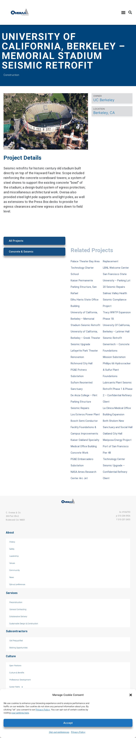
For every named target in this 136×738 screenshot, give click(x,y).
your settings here (20, 712)
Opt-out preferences (59, 732)
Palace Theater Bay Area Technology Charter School (85, 268)
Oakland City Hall (112, 433)
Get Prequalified (16, 640)
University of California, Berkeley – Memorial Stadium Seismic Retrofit (85, 319)
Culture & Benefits (16, 673)
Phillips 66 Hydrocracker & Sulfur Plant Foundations (117, 370)
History (12, 542)
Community (14, 570)
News (11, 577)
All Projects (16, 240)
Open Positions (15, 665)
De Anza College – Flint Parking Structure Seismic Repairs (84, 402)
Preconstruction (15, 602)
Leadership (14, 556)
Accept (68, 723)
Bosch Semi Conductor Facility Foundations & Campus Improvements (84, 427)
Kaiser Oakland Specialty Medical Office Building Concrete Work (85, 446)
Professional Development (20, 680)
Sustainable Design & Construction (23, 623)
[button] (130, 695)
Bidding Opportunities (18, 648)
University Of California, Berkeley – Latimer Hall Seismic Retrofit (116, 331)
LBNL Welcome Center (116, 267)
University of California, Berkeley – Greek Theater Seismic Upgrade (85, 338)
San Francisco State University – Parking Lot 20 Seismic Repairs (116, 280)
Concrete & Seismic (21, 251)
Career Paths (14, 687)
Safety (11, 549)
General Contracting (17, 609)
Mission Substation (114, 357)
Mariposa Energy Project (117, 440)
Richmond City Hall (81, 363)
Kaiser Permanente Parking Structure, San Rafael (84, 287)
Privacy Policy (43, 709)
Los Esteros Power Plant (85, 414)
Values (12, 563)
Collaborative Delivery (18, 616)
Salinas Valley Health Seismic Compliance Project (115, 300)
